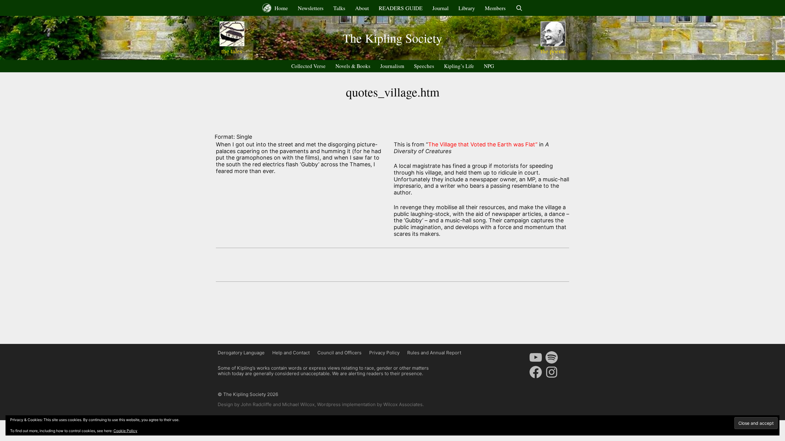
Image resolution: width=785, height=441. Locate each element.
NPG (489, 66)
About (362, 8)
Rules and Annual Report (434, 353)
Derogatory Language (241, 353)
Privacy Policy (384, 353)
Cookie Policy (125, 430)
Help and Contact (291, 353)
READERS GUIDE (401, 8)
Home (280, 8)
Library (466, 8)
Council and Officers (339, 353)
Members (495, 8)
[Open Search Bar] (519, 8)
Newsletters (311, 8)
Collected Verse (308, 66)
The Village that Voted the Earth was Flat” (483, 144)
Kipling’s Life (459, 66)
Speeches (424, 66)
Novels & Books (352, 66)
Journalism (392, 66)
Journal (440, 8)
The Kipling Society (392, 38)
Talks (339, 8)
